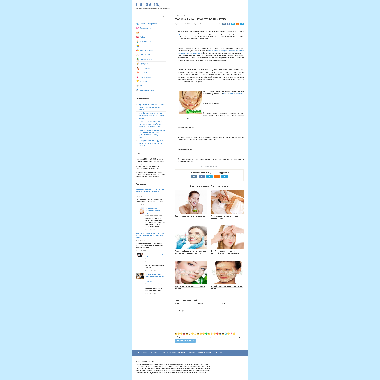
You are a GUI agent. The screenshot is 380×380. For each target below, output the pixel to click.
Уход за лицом (205, 24)
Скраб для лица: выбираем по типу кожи (227, 287)
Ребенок (143, 37)
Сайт (223, 304)
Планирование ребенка (148, 24)
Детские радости (146, 50)
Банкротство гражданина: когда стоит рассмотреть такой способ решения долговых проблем (150, 124)
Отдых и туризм (146, 59)
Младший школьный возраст (154, 284)
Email (200, 304)
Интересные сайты (147, 90)
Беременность (145, 28)
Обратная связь (146, 86)
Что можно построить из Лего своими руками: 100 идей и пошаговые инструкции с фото (150, 192)
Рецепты (143, 73)
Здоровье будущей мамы (153, 215)
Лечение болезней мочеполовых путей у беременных (153, 210)
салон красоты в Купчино (232, 94)
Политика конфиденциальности (173, 353)
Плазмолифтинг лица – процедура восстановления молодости (190, 252)
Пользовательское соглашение (200, 353)
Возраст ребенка (146, 41)
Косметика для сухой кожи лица (190, 216)
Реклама (154, 353)
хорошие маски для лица (187, 34)
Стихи (142, 46)
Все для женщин (146, 68)
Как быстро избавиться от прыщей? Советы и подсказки (225, 252)
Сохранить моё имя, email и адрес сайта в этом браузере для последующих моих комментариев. (210, 337)
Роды (142, 33)
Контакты (219, 353)
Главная (148, 259)
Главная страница (180, 15)
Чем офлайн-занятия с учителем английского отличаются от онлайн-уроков (152, 115)
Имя (177, 304)
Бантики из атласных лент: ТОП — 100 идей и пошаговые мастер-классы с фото (150, 235)
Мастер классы (145, 77)
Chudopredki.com (148, 4)
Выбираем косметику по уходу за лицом (190, 287)
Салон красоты (145, 55)
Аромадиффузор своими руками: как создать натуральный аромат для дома (151, 143)
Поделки (139, 196)
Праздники (144, 64)
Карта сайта (142, 353)
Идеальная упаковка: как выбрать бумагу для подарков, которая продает (151, 107)
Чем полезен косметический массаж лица (224, 217)
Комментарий (180, 311)
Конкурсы (144, 81)
